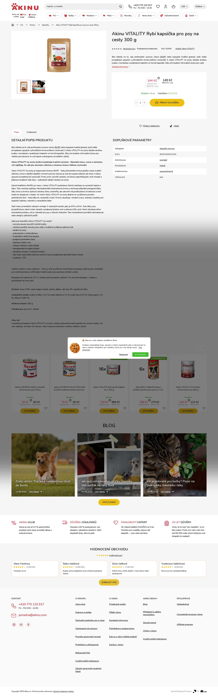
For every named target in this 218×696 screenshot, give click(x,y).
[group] (23, 86)
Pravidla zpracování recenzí (88, 636)
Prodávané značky (117, 604)
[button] (14, 87)
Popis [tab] (16, 132)
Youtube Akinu (21, 624)
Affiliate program (185, 624)
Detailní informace (120, 66)
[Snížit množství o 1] (136, 102)
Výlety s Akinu (149, 630)
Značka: (185, 48)
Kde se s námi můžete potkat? (123, 636)
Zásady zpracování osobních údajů (88, 670)
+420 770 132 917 (31, 604)
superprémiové (166, 171)
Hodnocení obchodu (109, 549)
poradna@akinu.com (33, 615)
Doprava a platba (83, 612)
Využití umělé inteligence (87, 661)
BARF (163, 56)
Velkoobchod (183, 604)
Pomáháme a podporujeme (121, 628)
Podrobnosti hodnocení (147, 48)
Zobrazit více (109, 582)
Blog (145, 604)
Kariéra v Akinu (116, 644)
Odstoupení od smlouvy (86, 628)
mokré (162, 165)
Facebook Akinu (28, 624)
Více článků (109, 502)
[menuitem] (53, 15)
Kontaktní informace (118, 620)
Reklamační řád (82, 652)
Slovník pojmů (149, 622)
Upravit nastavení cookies (63, 691)
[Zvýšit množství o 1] (144, 102)
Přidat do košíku (169, 102)
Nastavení (123, 354)
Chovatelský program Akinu (190, 614)
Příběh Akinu (115, 612)
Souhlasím (142, 354)
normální (163, 160)
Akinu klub (80, 604)
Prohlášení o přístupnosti (87, 644)
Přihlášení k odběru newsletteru (152, 613)
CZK (183, 6)
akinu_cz (14, 624)
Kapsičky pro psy (167, 148)
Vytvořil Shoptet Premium (181, 691)
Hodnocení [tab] (31, 132)
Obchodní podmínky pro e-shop (89, 620)
